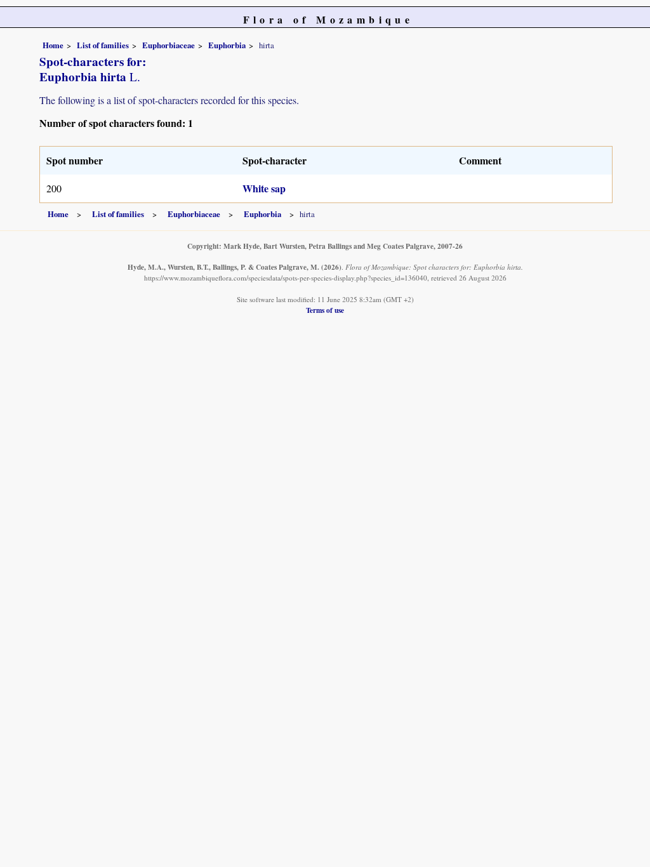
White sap (264, 188)
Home (53, 45)
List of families (103, 45)
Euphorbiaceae (168, 45)
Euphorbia (227, 45)
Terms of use (325, 310)
